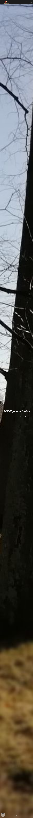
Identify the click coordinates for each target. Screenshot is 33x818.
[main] (16, 408)
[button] (2, 2)
